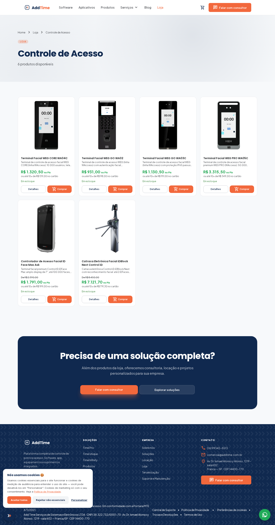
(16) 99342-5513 (217, 448)
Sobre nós (148, 447)
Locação (147, 460)
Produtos (107, 7)
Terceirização (150, 472)
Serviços (129, 7)
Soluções (148, 454)
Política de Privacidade (195, 510)
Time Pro (88, 447)
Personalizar (79, 499)
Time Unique (90, 454)
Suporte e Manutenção (156, 478)
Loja (160, 7)
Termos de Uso (193, 514)
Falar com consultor (230, 7)
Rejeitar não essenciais (50, 499)
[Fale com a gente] (9, 515)
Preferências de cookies (232, 510)
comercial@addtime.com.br (224, 454)
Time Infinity (90, 460)
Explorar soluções (167, 389)
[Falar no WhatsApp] (265, 515)
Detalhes (33, 189)
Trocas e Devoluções (165, 514)
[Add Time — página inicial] (37, 442)
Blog (147, 7)
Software (66, 7)
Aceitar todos (19, 499)
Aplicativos (87, 7)
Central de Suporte (164, 510)
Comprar (59, 189)
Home (21, 32)
